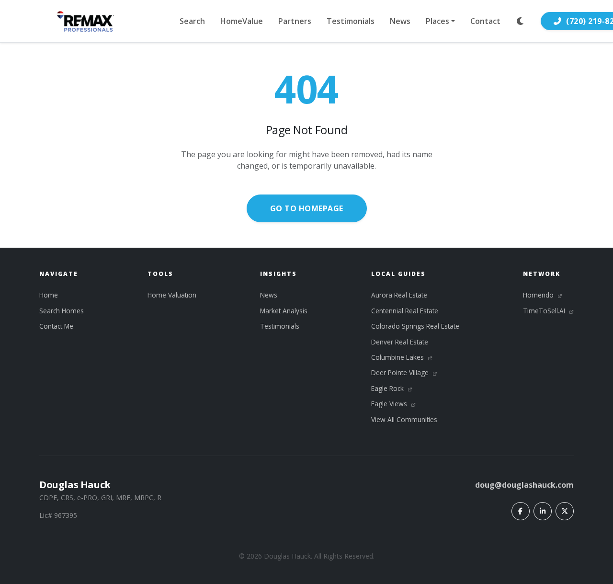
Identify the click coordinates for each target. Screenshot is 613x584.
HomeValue (241, 21)
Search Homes (61, 310)
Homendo (539, 294)
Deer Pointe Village (401, 372)
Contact (485, 21)
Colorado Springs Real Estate (415, 326)
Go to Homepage (306, 208)
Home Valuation (172, 294)
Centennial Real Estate (404, 310)
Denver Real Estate (399, 341)
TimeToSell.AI (545, 310)
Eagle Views (390, 403)
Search (192, 21)
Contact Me (56, 326)
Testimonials (351, 21)
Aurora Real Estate (399, 294)
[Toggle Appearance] (520, 21)
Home (48, 294)
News (400, 21)
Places (437, 21)
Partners (294, 21)
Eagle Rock (388, 388)
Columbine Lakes (398, 357)
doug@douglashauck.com (524, 485)
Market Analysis (283, 310)
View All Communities (404, 419)
